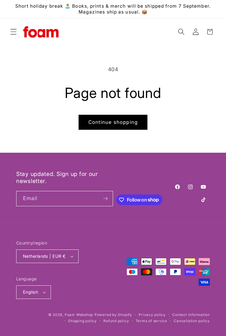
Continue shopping (113, 122)
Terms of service (151, 321)
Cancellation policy (192, 321)
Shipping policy (82, 321)
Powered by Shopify (113, 314)
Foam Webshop (79, 314)
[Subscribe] (105, 198)
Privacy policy (152, 314)
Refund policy (116, 321)
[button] (13, 32)
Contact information (191, 314)
